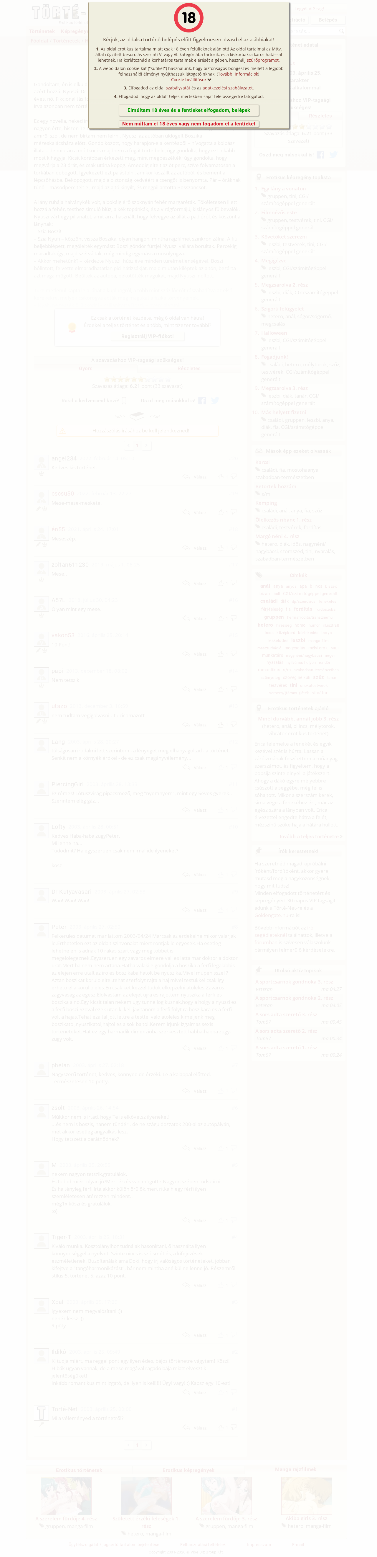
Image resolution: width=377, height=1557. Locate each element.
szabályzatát (178, 88)
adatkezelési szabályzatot (228, 88)
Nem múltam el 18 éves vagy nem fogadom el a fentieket (189, 124)
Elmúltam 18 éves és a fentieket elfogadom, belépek (189, 110)
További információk (238, 74)
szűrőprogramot (263, 60)
